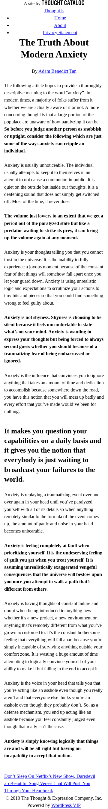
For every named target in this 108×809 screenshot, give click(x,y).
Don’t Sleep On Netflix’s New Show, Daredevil (49, 776)
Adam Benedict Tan (57, 71)
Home (60, 17)
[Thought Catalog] (63, 3)
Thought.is (54, 10)
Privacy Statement (60, 32)
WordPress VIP (66, 805)
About (60, 25)
